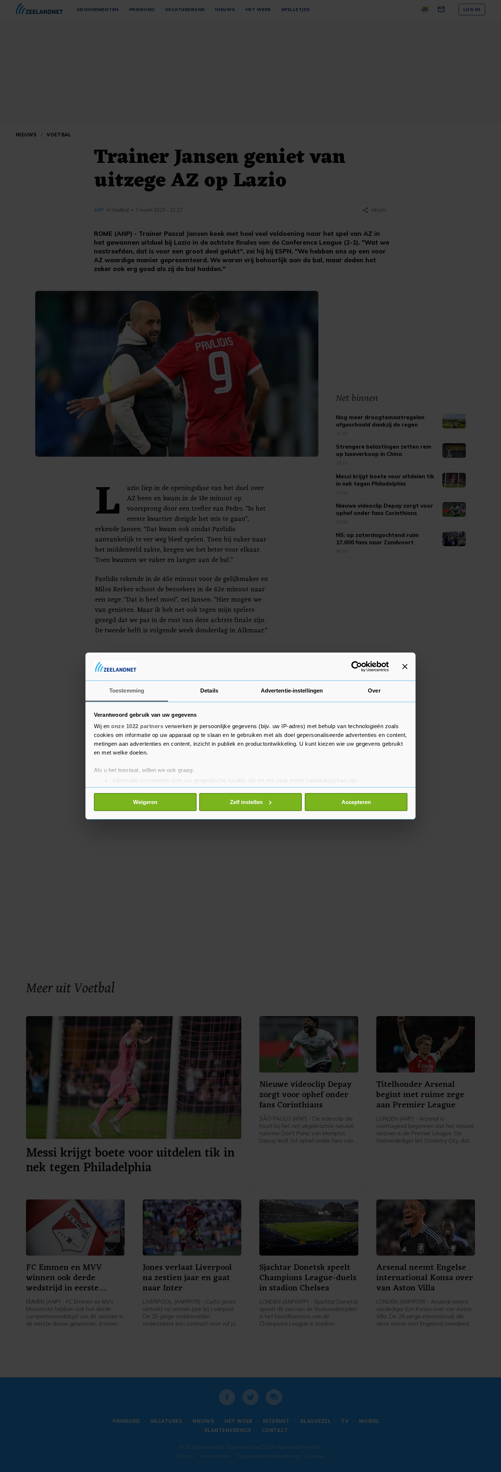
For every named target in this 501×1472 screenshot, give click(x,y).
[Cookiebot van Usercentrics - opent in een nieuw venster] (357, 666)
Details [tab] (209, 690)
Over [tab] (374, 690)
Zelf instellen (246, 802)
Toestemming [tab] (126, 690)
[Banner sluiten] (404, 666)
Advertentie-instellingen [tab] (292, 690)
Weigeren (145, 802)
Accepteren (356, 802)
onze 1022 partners (137, 726)
